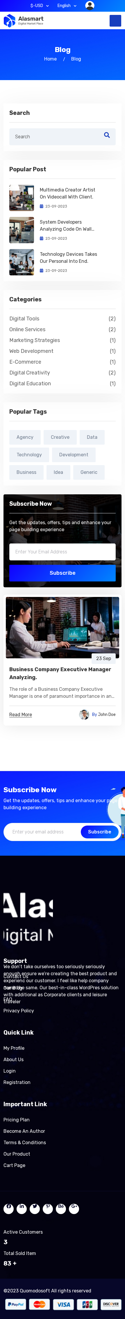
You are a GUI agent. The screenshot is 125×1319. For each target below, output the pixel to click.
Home (50, 59)
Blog (76, 59)
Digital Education (62, 383)
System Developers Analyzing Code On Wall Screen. (66, 226)
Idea (58, 472)
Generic (89, 472)
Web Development (62, 351)
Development (73, 454)
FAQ (7, 999)
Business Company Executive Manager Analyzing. (60, 673)
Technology (29, 454)
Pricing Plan (16, 1120)
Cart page (14, 1165)
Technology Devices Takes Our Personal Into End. (68, 257)
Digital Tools (62, 318)
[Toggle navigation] (115, 21)
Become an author (24, 1131)
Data (92, 437)
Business (26, 472)
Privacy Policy (18, 1011)
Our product (16, 1154)
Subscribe (63, 573)
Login (9, 1071)
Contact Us (15, 976)
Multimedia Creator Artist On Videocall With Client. (67, 193)
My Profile (13, 1048)
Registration (17, 1082)
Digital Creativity (62, 373)
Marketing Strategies (62, 340)
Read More (20, 714)
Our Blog (12, 988)
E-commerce (62, 362)
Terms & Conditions (24, 1142)
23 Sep (103, 658)
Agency (25, 437)
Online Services (62, 329)
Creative (60, 437)
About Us (13, 1059)
